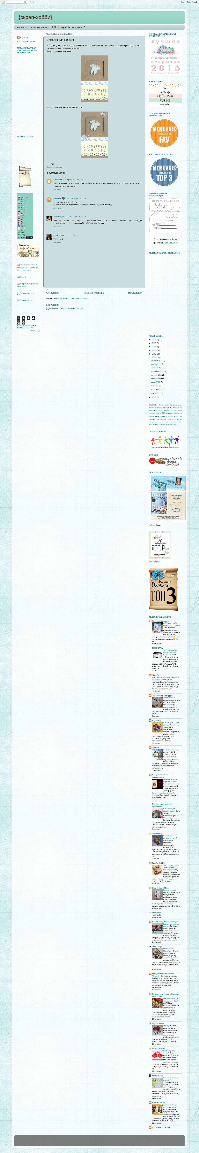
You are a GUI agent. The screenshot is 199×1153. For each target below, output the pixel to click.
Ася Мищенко (59, 217)
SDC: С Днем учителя (171, 865)
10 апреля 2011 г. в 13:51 (76, 198)
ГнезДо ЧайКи (158, 863)
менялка (158, 413)
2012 (154, 354)
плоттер (178, 416)
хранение (162, 424)
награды (169, 413)
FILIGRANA (157, 648)
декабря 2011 (157, 361)
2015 (154, 343)
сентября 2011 (157, 371)
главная (21, 27)
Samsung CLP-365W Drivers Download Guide (170, 652)
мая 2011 (155, 386)
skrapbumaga (157, 834)
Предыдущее (135, 292)
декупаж (151, 407)
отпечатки (156, 913)
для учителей (168, 698)
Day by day (156, 720)
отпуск (170, 416)
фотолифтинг (153, 424)
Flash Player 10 (170, 242)
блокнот (173, 405)
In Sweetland (157, 1076)
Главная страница (94, 292)
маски (180, 410)
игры (172, 407)
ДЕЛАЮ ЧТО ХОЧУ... (161, 1128)
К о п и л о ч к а (158, 1103)
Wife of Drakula (158, 1048)
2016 (154, 340)
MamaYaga (157, 947)
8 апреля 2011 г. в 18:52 (74, 180)
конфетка (168, 410)
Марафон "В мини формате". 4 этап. (170, 780)
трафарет (173, 422)
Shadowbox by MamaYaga (168, 950)
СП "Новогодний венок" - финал (169, 810)
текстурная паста (155, 422)
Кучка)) (166, 1026)
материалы (152, 413)
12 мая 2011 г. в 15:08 (67, 235)
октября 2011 (157, 368)
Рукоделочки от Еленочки (163, 974)
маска (175, 410)
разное (152, 419)
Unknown (57, 198)
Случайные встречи (160, 621)
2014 (154, 347)
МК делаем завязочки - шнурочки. (171, 1000)
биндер (167, 405)
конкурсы (157, 410)
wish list (175, 424)
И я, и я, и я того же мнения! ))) (170, 1079)
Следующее (52, 292)
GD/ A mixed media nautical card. (170, 624)
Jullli (55, 235)
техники (165, 422)
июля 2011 (155, 378)
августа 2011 (156, 375)
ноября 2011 (156, 364)
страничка (178, 419)
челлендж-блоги (38, 27)
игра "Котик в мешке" (73, 27)
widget (38, 331)
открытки (58, 167)
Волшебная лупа (169, 750)
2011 (154, 357)
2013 (154, 350)
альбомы (153, 405)
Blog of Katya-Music (160, 888)
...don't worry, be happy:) (162, 696)
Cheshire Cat (58, 180)
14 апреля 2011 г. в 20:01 (76, 217)
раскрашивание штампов (165, 419)
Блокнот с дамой (169, 890)
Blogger (104, 1142)
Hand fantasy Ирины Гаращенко (165, 922)
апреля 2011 (156, 389)
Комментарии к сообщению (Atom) (74, 298)
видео (180, 405)
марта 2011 (156, 393)
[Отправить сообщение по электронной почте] (52, 164)
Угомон (155, 748)
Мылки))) (156, 976)
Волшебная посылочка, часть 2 (170, 837)
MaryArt (156, 675)
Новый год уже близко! (169, 1052)
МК (54, 27)
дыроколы (165, 407)
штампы (169, 424)
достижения (158, 407)
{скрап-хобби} (35, 17)
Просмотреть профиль (26, 41)
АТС (161, 405)
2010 (154, 397)
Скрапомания (158, 1024)
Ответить (57, 190)
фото (180, 422)
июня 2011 (156, 382)
